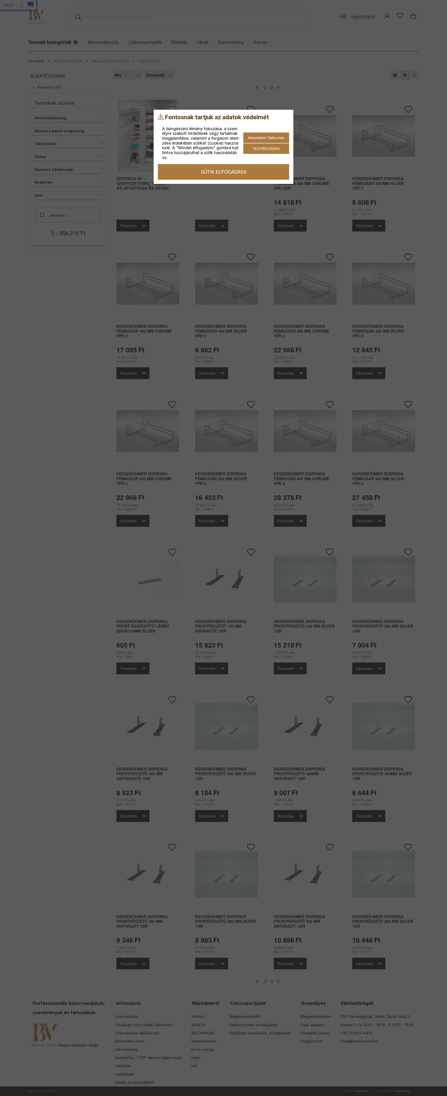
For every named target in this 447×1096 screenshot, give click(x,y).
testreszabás (266, 148)
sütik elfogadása (223, 171)
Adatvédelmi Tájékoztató (266, 137)
